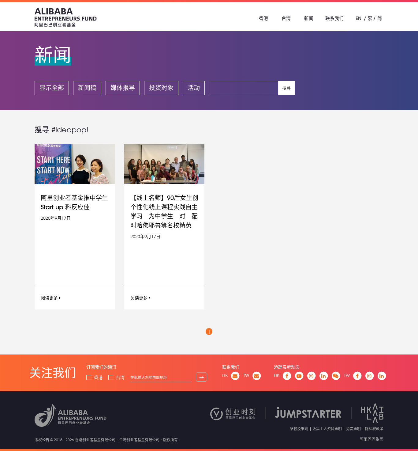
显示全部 (51, 88)
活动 (194, 88)
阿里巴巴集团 (371, 439)
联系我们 (334, 18)
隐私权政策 (374, 428)
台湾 (286, 18)
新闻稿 (87, 88)
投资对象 (161, 88)
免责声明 (353, 428)
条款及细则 (299, 428)
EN (358, 18)
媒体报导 (122, 88)
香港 (263, 18)
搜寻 (286, 88)
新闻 (308, 18)
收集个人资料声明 (327, 428)
